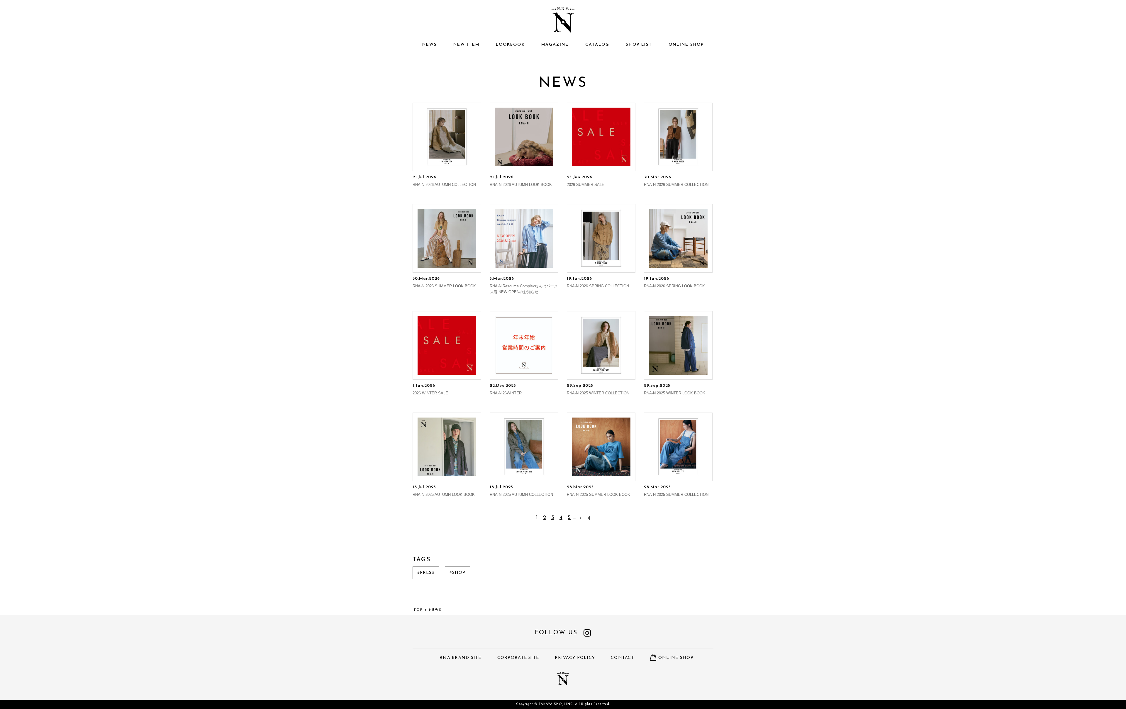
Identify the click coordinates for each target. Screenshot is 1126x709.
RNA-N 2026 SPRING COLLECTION (598, 282)
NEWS (429, 45)
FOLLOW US (556, 633)
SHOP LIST (639, 45)
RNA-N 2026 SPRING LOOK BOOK (674, 282)
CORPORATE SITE (518, 658)
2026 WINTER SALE (430, 389)
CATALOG (597, 45)
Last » (588, 518)
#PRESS (425, 573)
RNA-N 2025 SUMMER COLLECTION (676, 491)
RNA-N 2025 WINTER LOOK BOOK (674, 389)
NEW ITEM (466, 45)
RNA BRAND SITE (460, 658)
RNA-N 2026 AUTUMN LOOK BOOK (521, 181)
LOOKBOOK (510, 45)
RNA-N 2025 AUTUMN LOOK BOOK (444, 491)
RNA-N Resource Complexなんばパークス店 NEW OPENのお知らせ (524, 285)
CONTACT (622, 658)
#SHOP (457, 573)
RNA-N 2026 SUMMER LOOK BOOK (444, 282)
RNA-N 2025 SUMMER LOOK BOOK (598, 491)
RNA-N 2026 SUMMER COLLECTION (676, 181)
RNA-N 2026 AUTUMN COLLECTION (444, 181)
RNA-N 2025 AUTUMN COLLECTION (521, 491)
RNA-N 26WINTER (506, 389)
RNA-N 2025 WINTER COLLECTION (598, 389)
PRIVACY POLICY (575, 658)
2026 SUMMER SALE (585, 181)
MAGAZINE (555, 45)
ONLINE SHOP (686, 45)
